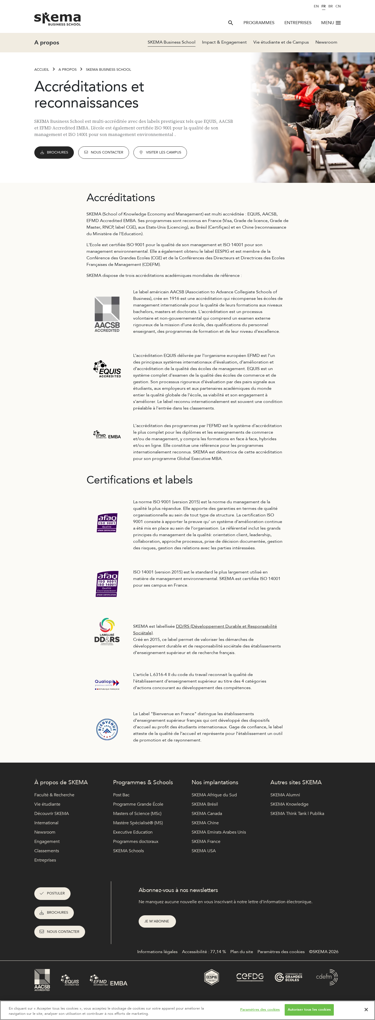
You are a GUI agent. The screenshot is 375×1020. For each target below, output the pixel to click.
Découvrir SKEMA (51, 814)
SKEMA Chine (205, 823)
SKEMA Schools (128, 851)
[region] (187, 1010)
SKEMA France (206, 842)
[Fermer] (366, 1010)
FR (323, 6)
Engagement (47, 842)
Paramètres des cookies (260, 1009)
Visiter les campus (163, 152)
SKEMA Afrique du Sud (214, 795)
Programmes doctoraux (135, 842)
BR (330, 6)
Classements (46, 851)
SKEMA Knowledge (289, 804)
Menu (327, 23)
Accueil (41, 69)
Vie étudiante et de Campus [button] (281, 42)
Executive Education (133, 832)
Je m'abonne (157, 921)
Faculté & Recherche (54, 795)
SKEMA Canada (207, 814)
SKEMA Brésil (205, 804)
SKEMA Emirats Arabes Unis (219, 832)
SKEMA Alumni (285, 795)
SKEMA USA (204, 851)
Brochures (57, 152)
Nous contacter (107, 152)
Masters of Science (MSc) (137, 814)
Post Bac (121, 795)
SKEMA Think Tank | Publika (297, 814)
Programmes (259, 23)
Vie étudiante (47, 804)
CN (338, 6)
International (46, 823)
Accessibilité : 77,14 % (204, 952)
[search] (230, 23)
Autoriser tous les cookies (309, 1009)
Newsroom (326, 42)
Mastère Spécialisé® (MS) (138, 823)
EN (316, 6)
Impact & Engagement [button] (224, 42)
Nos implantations (215, 782)
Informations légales (157, 952)
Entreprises (298, 23)
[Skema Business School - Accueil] (57, 20)
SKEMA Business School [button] (171, 42)
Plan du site (241, 952)
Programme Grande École (138, 804)
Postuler (56, 893)
